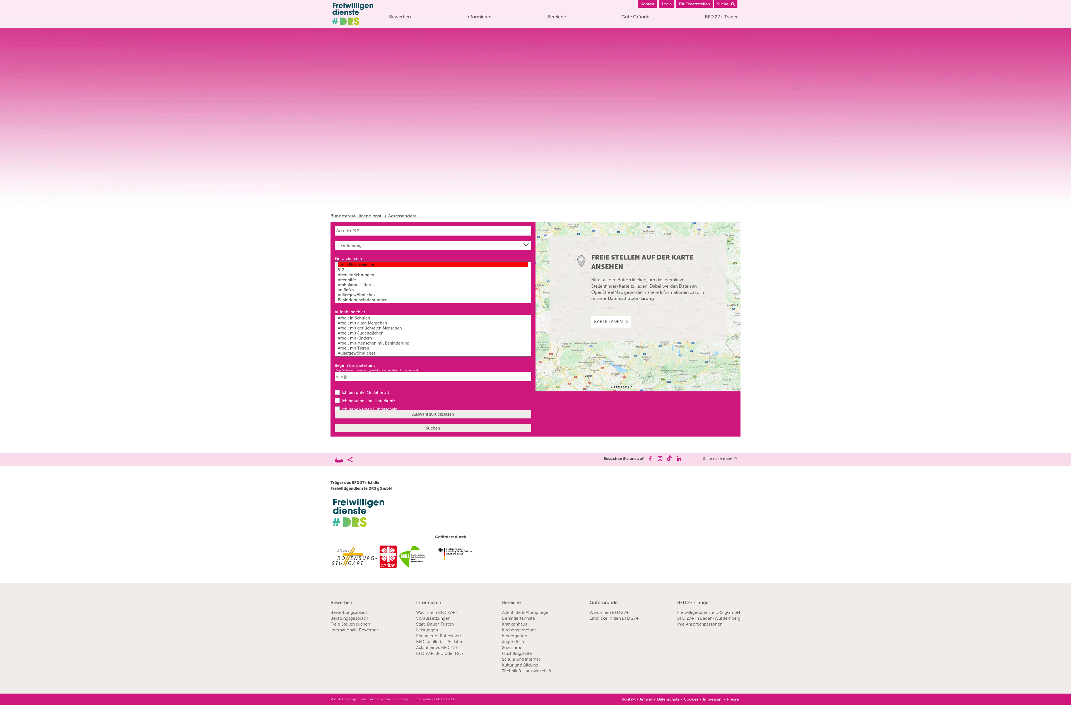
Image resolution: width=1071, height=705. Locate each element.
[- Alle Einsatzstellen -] (433, 264)
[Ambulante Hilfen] (433, 284)
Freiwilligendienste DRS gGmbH (708, 612)
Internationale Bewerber (354, 630)
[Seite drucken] (341, 458)
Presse (733, 699)
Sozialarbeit (513, 647)
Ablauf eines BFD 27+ (437, 647)
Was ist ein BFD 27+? (436, 612)
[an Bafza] (433, 289)
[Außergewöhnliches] (433, 294)
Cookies (691, 699)
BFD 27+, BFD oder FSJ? (440, 653)
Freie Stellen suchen (350, 624)
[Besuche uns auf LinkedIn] (679, 458)
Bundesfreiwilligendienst (356, 216)
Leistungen (427, 630)
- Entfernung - (351, 245)
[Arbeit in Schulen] (433, 318)
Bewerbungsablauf (349, 612)
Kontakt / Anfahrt (637, 699)
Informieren (478, 17)
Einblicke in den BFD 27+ (614, 618)
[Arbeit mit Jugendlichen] (433, 333)
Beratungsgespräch (349, 618)
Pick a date (528, 376)
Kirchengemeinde (519, 630)
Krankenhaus (514, 624)
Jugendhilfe (513, 641)
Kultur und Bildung (520, 665)
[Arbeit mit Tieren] (433, 348)
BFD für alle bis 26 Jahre (440, 641)
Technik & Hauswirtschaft (526, 670)
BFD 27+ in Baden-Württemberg (708, 618)
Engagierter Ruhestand (438, 635)
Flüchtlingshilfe (517, 653)
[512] (433, 269)
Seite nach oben (717, 458)
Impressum (713, 699)
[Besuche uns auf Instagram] (659, 458)
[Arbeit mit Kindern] (433, 338)
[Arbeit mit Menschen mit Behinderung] (433, 343)
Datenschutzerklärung (631, 298)
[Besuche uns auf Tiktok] (669, 458)
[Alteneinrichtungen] (433, 274)
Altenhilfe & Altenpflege (525, 612)
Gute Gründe (635, 17)
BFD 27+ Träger (721, 17)
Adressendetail (403, 216)
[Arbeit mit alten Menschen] (433, 323)
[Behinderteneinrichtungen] (433, 299)
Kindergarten (514, 635)
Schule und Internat (521, 659)
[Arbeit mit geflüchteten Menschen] (433, 328)
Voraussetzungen (433, 618)
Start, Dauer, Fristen (435, 624)
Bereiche (556, 17)
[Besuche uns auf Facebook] (649, 458)
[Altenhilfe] (433, 279)
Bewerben (400, 17)
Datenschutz (668, 699)
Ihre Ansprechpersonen (700, 624)
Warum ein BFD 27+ (609, 612)
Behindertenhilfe (518, 618)
